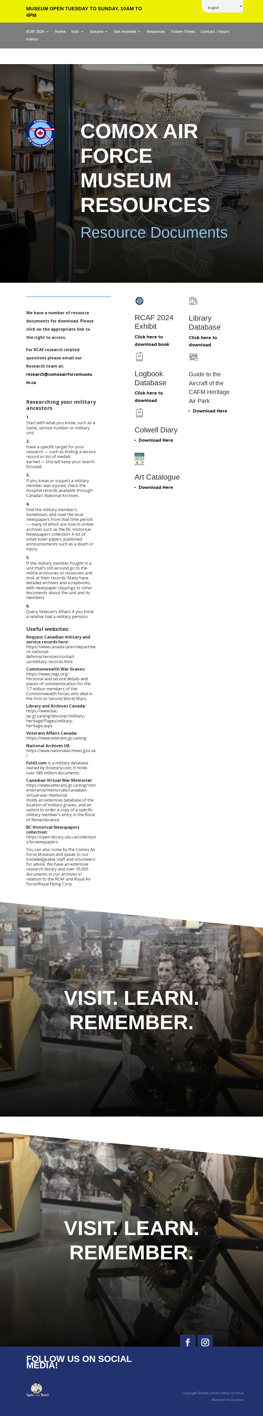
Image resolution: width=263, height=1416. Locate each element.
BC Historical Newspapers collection (58, 532)
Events (32, 39)
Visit (75, 32)
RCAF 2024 (35, 32)
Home (60, 32)
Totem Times (183, 32)
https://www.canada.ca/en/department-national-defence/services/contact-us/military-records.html (61, 654)
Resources (156, 32)
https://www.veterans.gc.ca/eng (56, 738)
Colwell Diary (156, 430)
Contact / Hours (215, 32)
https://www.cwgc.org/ (47, 674)
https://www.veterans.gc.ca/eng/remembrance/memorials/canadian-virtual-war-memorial (61, 790)
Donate (96, 32)
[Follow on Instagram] (205, 1342)
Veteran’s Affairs (55, 611)
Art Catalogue (157, 477)
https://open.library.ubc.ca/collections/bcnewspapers (61, 839)
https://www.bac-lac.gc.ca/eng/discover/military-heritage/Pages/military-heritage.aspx (55, 718)
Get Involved (125, 32)
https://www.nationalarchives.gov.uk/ (61, 753)
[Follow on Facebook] (187, 1342)
